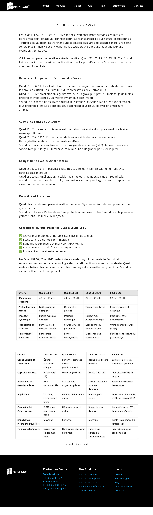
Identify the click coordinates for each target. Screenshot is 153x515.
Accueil (45, 5)
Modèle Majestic (88, 482)
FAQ (117, 482)
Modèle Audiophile (89, 478)
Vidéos (77, 5)
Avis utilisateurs (124, 486)
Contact (138, 5)
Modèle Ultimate (88, 474)
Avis (90, 5)
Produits (60, 5)
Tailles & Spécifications (91, 486)
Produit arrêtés (87, 490)
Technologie (118, 5)
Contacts (120, 490)
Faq (103, 5)
